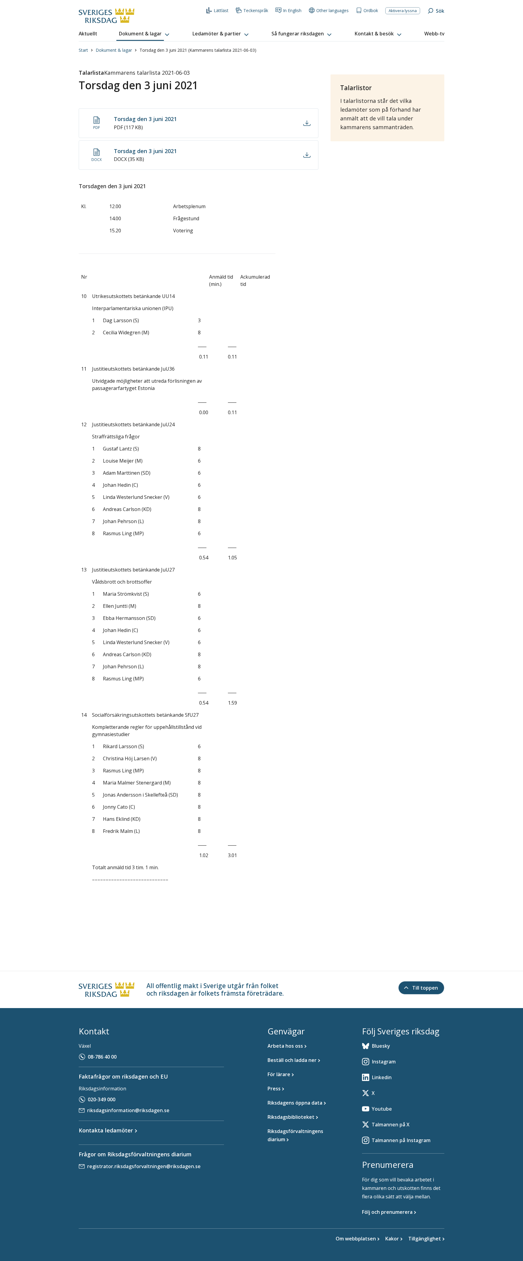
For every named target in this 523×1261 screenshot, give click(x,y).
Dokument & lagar (114, 50)
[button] (145, 34)
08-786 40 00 (102, 1056)
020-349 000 (101, 1099)
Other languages (332, 10)
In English (292, 10)
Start (83, 50)
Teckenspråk (255, 10)
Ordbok (370, 10)
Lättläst (221, 10)
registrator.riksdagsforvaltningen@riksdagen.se (144, 1166)
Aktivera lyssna (403, 10)
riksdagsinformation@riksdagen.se (128, 1110)
